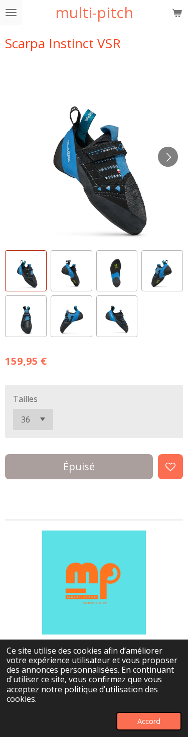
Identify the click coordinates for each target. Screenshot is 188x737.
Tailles (25, 398)
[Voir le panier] (177, 12)
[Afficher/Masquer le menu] (11, 12)
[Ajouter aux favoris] (170, 466)
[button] (26, 271)
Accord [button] (148, 721)
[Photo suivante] (168, 157)
